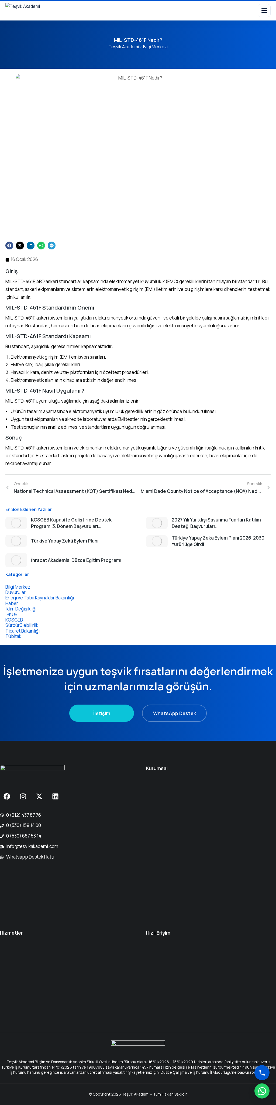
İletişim (101, 713)
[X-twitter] (39, 796)
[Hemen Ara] (262, 1072)
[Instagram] (23, 796)
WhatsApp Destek (174, 713)
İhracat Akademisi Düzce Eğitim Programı (76, 560)
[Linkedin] (55, 796)
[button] (9, 245)
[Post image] (16, 523)
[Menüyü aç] (264, 10)
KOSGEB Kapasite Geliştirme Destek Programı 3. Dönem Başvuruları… (71, 523)
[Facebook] (6, 796)
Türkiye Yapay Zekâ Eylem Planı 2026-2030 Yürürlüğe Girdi (218, 541)
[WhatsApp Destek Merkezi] (262, 1091)
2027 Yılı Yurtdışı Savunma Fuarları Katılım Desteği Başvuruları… (216, 523)
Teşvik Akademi (124, 47)
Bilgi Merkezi (155, 47)
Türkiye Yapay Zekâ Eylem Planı (64, 541)
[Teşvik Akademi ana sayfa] (33, 10)
